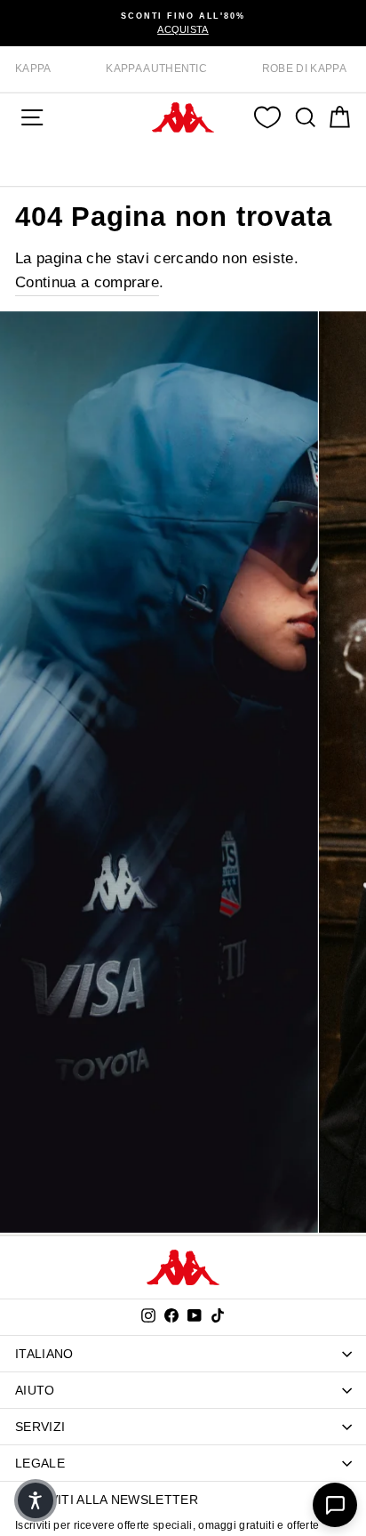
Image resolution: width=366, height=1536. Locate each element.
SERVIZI (40, 1426)
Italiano (44, 1354)
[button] (35, 1500)
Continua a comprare (87, 282)
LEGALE (40, 1463)
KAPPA (33, 68)
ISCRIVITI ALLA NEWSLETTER (106, 1499)
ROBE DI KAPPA (304, 68)
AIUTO (35, 1390)
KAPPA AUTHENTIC (156, 68)
